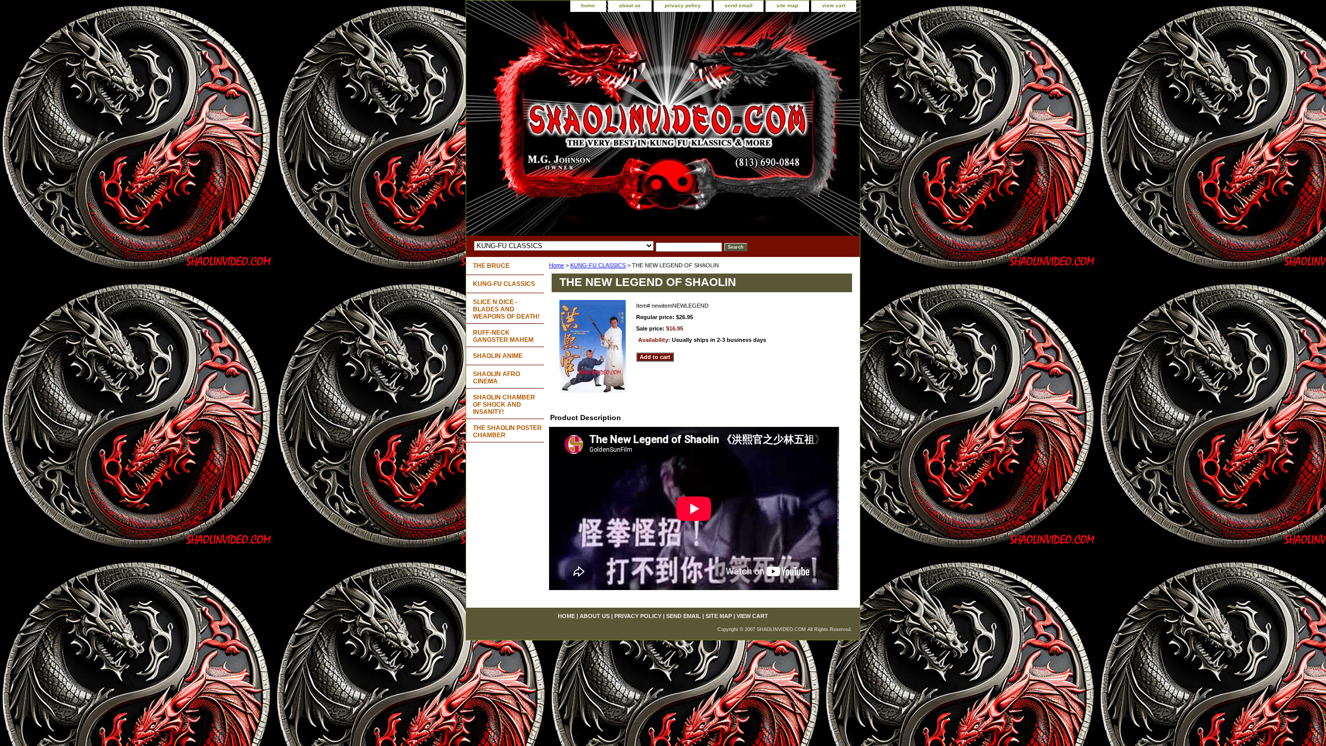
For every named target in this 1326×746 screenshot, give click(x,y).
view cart (833, 5)
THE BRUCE (491, 265)
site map (787, 5)
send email (739, 5)
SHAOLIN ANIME (498, 356)
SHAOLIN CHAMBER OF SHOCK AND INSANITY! (504, 404)
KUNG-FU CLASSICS (598, 265)
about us (630, 5)
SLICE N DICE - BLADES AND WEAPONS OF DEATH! (506, 309)
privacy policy (683, 5)
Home (556, 265)
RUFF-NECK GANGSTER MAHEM (503, 336)
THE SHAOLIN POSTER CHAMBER (507, 431)
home (588, 5)
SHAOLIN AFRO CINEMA (496, 377)
